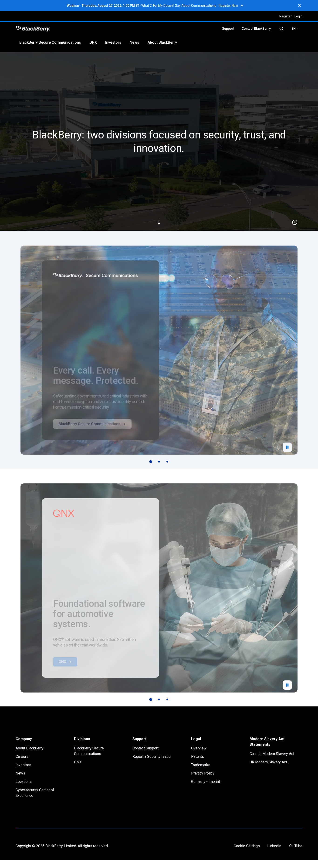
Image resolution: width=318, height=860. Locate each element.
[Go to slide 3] (167, 461)
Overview (198, 748)
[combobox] (295, 28)
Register (285, 16)
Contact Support (145, 748)
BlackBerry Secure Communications (50, 42)
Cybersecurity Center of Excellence (35, 793)
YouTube (295, 846)
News (134, 42)
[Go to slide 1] (150, 461)
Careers (22, 756)
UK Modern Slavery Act (268, 762)
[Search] (281, 28)
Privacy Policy (202, 773)
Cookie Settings (247, 846)
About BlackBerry (162, 42)
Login (298, 16)
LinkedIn (274, 846)
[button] (159, 141)
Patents (197, 756)
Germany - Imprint (205, 781)
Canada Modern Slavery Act (272, 754)
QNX (93, 42)
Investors (113, 42)
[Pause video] (293, 220)
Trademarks (200, 765)
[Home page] (65, 28)
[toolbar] (159, 461)
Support (228, 28)
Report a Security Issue (151, 756)
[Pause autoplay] (287, 447)
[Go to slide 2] (159, 461)
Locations (24, 781)
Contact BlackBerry (256, 28)
